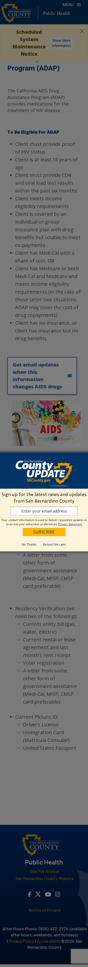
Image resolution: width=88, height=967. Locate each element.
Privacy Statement (70, 524)
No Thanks (29, 544)
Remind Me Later (54, 544)
